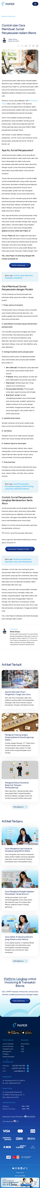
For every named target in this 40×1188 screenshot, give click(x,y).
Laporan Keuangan (8, 1056)
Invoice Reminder (8, 1046)
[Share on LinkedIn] (37, 46)
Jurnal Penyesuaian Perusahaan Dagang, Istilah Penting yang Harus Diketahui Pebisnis (19, 486)
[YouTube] (26, 46)
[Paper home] (8, 4)
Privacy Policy (20, 1172)
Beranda (4, 16)
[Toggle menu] (35, 4)
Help (22, 1049)
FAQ (22, 1051)
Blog (22, 1046)
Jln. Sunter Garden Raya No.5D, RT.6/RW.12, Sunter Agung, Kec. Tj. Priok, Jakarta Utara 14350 (14, 1094)
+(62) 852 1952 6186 (18, 1065)
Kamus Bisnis (25, 1044)
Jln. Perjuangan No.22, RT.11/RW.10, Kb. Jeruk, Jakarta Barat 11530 (14, 1082)
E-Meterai (6, 1054)
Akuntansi (12, 16)
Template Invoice (8, 1049)
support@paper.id (19, 1071)
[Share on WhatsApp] (22, 46)
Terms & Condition (20, 1175)
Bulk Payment (7, 1051)
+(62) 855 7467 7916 (18, 1068)
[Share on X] (18, 46)
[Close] (37, 1179)
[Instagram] (30, 46)
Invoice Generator (8, 1044)
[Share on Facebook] (33, 46)
